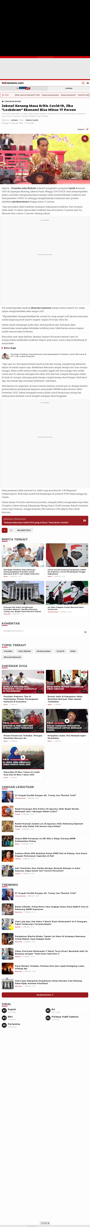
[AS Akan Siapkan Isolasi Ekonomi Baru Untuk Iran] (67, 593)
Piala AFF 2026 (83, 95)
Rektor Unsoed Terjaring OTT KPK (27, 95)
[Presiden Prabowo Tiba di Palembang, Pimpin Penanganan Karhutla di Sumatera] (23, 682)
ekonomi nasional (41, 308)
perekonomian (20, 201)
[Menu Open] (87, 83)
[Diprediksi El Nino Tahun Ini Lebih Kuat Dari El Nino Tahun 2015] (23, 757)
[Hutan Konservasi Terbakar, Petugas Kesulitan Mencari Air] (23, 721)
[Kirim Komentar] (85, 632)
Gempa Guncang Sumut (50, 95)
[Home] (12, 83)
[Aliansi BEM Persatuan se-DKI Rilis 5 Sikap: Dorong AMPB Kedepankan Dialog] (7, 841)
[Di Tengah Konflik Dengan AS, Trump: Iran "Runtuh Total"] (7, 796)
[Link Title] (3, 101)
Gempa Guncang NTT (68, 95)
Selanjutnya (24, 530)
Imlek (72, 188)
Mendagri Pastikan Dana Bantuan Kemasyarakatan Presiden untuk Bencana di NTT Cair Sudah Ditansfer (48, 355)
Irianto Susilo (32, 120)
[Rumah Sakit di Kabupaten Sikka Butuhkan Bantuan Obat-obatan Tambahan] (67, 682)
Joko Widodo (29, 188)
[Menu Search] (83, 83)
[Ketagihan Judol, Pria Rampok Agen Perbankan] (67, 721)
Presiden (16, 188)
